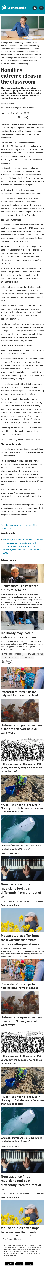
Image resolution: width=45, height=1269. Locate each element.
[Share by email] (26, 117)
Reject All (9, 1264)
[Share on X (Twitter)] (22, 117)
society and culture (33, 654)
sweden (18, 654)
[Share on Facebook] (18, 117)
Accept (19, 1264)
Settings (29, 1264)
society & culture (10, 658)
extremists (7, 654)
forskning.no (27, 658)
